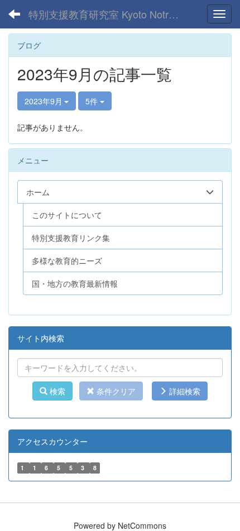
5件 (92, 101)
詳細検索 (183, 391)
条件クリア (115, 391)
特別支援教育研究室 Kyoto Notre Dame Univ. (108, 14)
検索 (56, 391)
